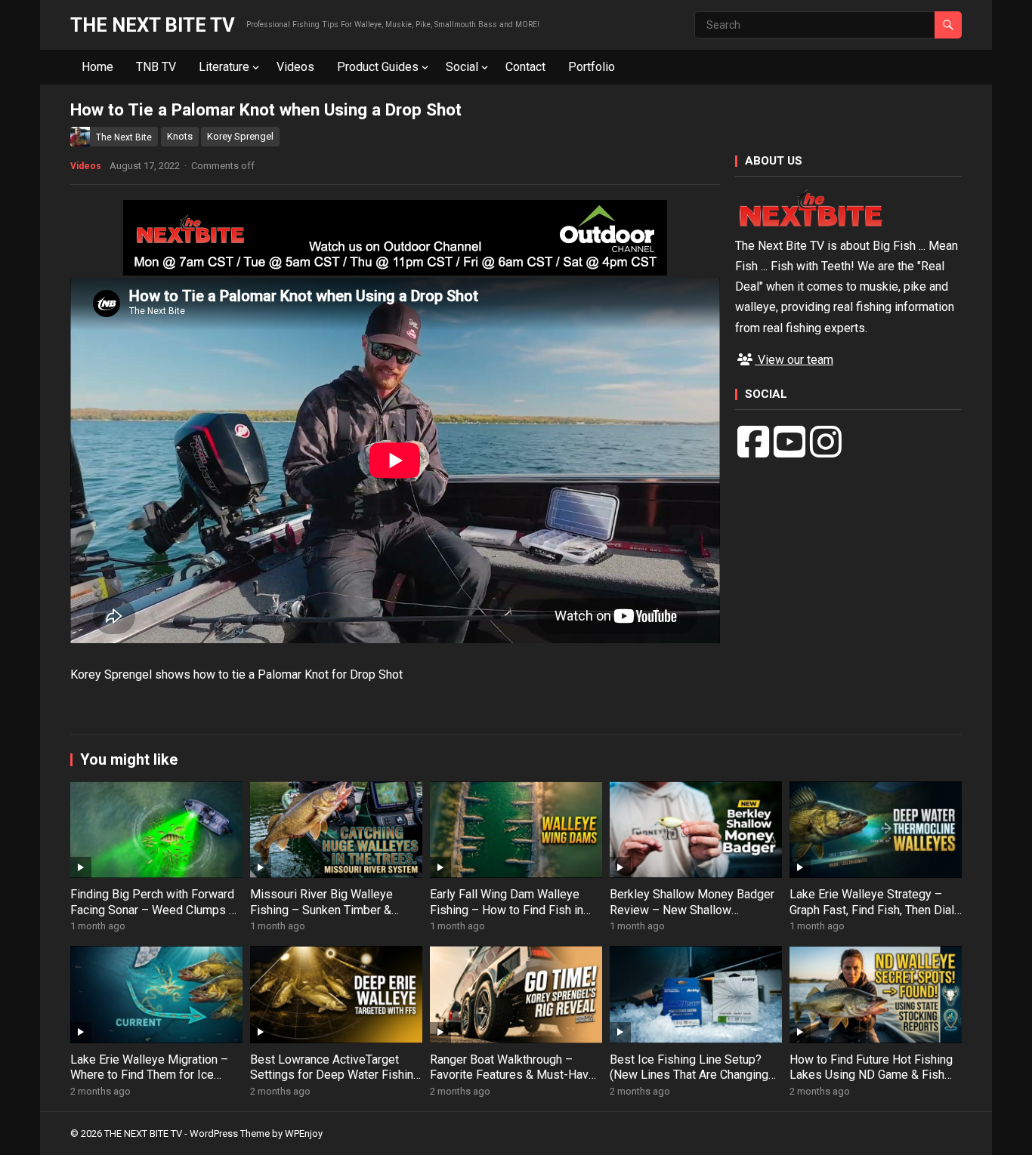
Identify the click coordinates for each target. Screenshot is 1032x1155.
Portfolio (591, 67)
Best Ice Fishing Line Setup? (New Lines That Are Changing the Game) (689, 1075)
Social (462, 67)
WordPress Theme (230, 1133)
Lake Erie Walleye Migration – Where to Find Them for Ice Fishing (149, 1075)
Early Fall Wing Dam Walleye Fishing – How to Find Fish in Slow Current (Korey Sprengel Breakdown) (508, 917)
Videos (295, 67)
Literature (224, 67)
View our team (794, 360)
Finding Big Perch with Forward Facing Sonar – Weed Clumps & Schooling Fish (153, 910)
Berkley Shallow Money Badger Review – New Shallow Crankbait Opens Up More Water (694, 910)
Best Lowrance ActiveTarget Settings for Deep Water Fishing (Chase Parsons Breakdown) (335, 1075)
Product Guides (378, 67)
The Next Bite (124, 137)
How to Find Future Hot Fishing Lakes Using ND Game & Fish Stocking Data (871, 1075)
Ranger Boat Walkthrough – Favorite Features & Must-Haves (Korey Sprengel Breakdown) (516, 1075)
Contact (525, 67)
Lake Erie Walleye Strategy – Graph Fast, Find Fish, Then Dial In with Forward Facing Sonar (871, 910)
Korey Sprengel (240, 136)
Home (97, 67)
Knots (180, 136)
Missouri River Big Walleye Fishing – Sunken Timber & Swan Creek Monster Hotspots (331, 910)
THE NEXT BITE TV (152, 25)
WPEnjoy (304, 1133)
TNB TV (156, 67)
